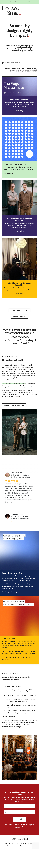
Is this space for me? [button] (19, 317)
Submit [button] (19, 819)
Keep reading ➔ (19, 293)
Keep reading (8, 173)
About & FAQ (21, 843)
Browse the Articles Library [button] (19, 310)
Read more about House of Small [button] (14, 405)
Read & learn (9, 843)
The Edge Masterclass (23, 846)
